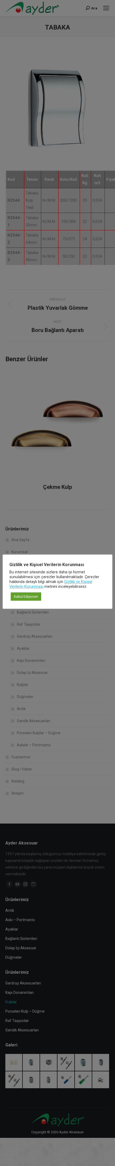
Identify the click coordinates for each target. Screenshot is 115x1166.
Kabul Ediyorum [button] (26, 597)
